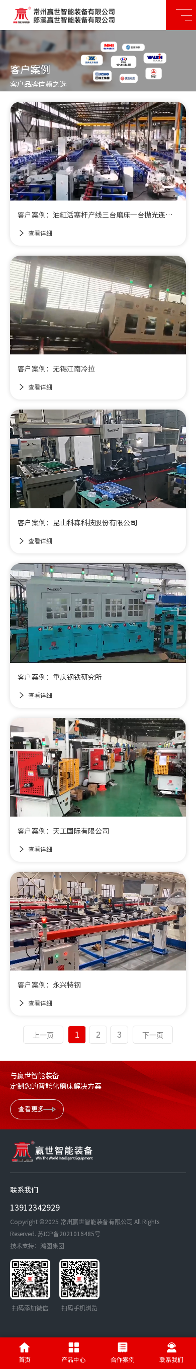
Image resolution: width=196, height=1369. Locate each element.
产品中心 (73, 1359)
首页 (25, 1359)
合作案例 (123, 1359)
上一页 (43, 1035)
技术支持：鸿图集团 (37, 1246)
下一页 (152, 1035)
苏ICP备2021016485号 (69, 1234)
